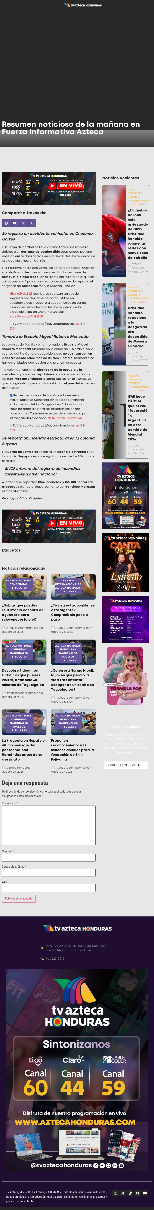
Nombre (8, 851)
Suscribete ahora (126, 726)
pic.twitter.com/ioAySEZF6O (26, 316)
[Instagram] (115, 1193)
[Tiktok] (130, 1193)
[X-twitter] (123, 1193)
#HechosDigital (18, 293)
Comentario (10, 803)
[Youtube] (145, 1193)
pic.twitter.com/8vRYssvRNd (65, 418)
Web (4, 881)
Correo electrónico (14, 866)
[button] (6, 223)
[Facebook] (137, 1193)
